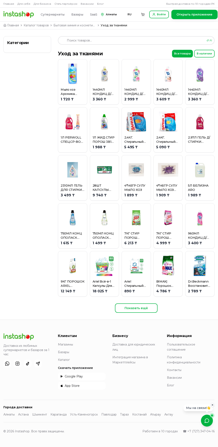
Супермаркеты (53, 14)
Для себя (23, 3)
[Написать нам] (207, 421)
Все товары (182, 53)
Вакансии (87, 3)
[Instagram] (17, 363)
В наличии (204, 53)
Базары (77, 14)
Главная (8, 3)
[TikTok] (28, 363)
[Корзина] (143, 14)
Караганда (58, 414)
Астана (23, 414)
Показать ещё (136, 308)
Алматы (9, 414)
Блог (100, 3)
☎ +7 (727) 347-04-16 (199, 431)
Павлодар (109, 414)
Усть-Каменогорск (84, 414)
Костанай (139, 414)
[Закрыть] (212, 406)
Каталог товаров (36, 25)
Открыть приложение (194, 14)
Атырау (155, 414)
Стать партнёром (65, 3)
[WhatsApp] (7, 363)
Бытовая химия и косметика (74, 25)
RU (130, 14)
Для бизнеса (42, 3)
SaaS (93, 14)
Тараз (124, 414)
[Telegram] (38, 363)
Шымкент (39, 414)
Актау (168, 414)
